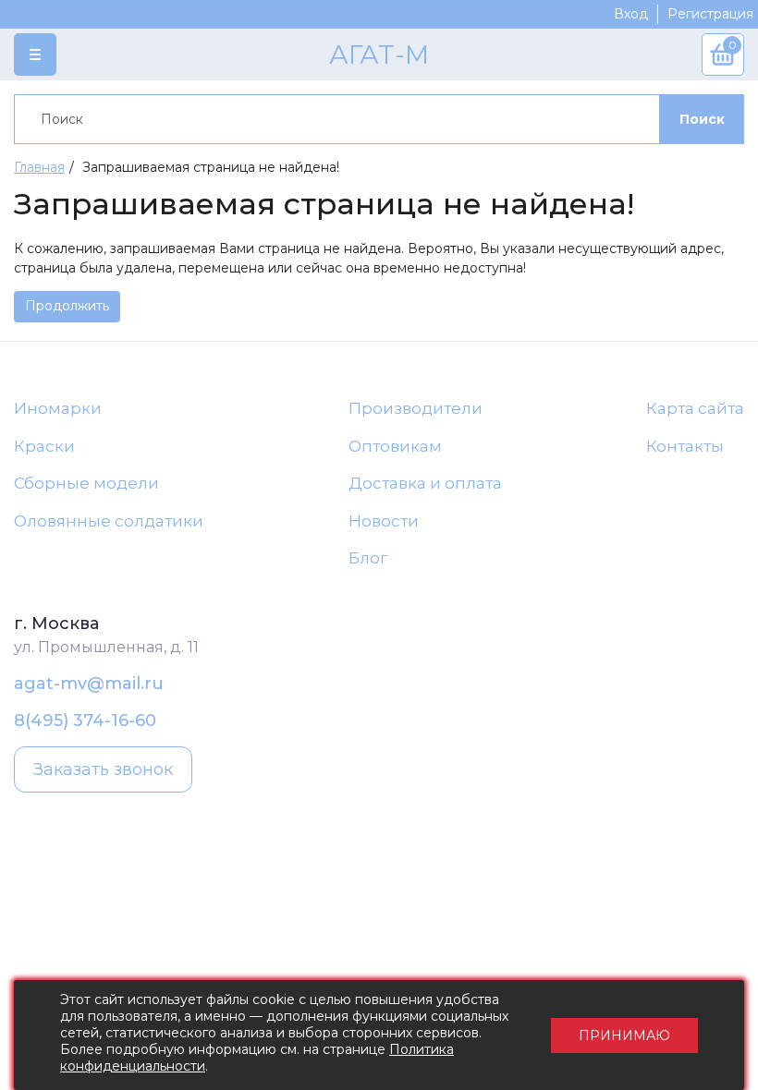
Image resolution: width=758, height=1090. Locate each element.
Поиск (702, 119)
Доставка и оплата (425, 483)
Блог (367, 558)
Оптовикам (395, 446)
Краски (44, 446)
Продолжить (67, 305)
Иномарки (58, 408)
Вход (631, 14)
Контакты (685, 446)
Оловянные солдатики (108, 521)
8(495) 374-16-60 (85, 720)
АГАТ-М (379, 54)
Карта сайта (695, 408)
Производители (415, 408)
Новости (383, 521)
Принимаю (624, 1035)
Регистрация (710, 14)
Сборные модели (86, 483)
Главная (39, 167)
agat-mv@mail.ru (89, 683)
